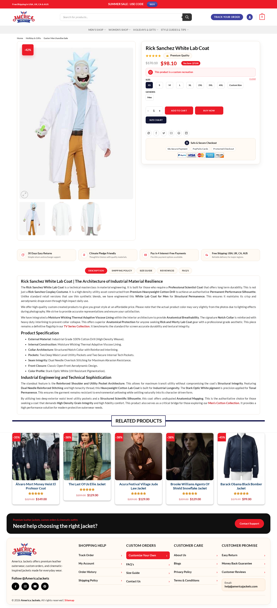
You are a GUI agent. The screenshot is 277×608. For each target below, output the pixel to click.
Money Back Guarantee (237, 563)
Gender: (150, 92)
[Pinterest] (45, 586)
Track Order (86, 555)
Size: (148, 80)
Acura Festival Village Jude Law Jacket (138, 486)
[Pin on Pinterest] (179, 133)
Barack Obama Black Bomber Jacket (241, 486)
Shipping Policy (88, 580)
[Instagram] (25, 586)
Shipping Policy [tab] (122, 270)
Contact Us (133, 581)
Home (20, 38)
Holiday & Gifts (33, 38)
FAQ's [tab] (185, 270)
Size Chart (156, 120)
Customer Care (188, 545)
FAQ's (130, 564)
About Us (180, 555)
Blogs (177, 563)
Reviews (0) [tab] (167, 270)
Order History (87, 572)
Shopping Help (92, 545)
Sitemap (69, 600)
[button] (250, 17)
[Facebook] (15, 586)
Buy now (209, 110)
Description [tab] (96, 270)
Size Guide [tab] (146, 270)
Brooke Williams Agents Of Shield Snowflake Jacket (190, 486)
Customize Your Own (142, 555)
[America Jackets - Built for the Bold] (23, 17)
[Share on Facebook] (156, 133)
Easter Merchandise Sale (56, 38)
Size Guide (133, 572)
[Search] (187, 17)
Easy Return (229, 555)
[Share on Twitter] (164, 133)
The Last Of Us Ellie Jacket (87, 484)
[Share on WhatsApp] (149, 133)
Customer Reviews (234, 572)
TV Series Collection (77, 326)
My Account (86, 563)
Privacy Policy (183, 572)
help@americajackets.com (241, 586)
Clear (252, 79)
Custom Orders (141, 545)
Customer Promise (240, 545)
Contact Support (249, 523)
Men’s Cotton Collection (223, 403)
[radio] (149, 85)
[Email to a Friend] (171, 133)
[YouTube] (35, 586)
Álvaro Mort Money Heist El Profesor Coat (36, 486)
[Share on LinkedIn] (186, 133)
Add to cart (179, 110)
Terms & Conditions (186, 580)
